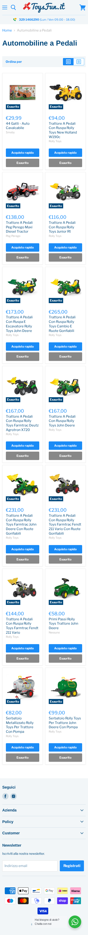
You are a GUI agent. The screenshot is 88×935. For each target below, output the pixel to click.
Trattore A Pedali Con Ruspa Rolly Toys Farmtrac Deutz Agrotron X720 (22, 423)
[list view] (79, 61)
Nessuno (54, 632)
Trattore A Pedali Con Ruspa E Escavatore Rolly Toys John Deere (19, 324)
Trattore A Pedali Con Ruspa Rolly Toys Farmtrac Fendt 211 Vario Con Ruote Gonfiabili (65, 525)
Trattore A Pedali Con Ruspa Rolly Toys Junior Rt (62, 227)
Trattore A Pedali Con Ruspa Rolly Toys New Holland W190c (63, 130)
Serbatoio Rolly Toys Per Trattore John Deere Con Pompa (65, 722)
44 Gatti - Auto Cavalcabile (18, 126)
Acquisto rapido (22, 152)
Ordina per (14, 61)
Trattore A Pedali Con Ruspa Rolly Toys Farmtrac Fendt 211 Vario (22, 626)
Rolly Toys (55, 141)
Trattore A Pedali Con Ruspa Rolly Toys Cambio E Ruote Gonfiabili (62, 324)
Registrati (71, 866)
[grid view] (68, 61)
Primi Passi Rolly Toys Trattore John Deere (63, 623)
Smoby (10, 132)
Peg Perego (13, 236)
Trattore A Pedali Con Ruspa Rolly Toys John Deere (62, 420)
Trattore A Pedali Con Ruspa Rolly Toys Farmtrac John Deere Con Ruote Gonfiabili (21, 525)
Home (7, 30)
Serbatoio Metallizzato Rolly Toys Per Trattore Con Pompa (20, 725)
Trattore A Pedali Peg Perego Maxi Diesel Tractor (19, 227)
